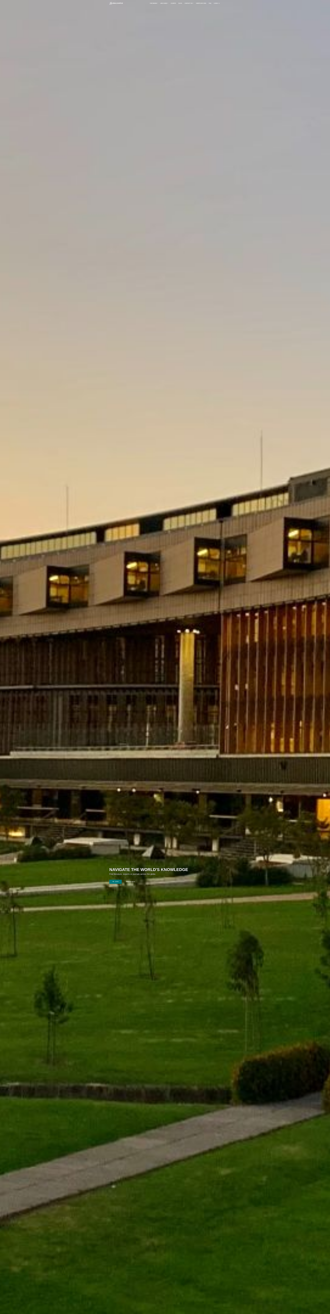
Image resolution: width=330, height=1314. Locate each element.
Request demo (130, 881)
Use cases (163, 3)
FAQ (210, 3)
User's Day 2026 (201, 3)
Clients (173, 3)
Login (216, 3)
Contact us (188, 3)
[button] (157, 3)
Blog (180, 3)
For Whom (153, 3)
